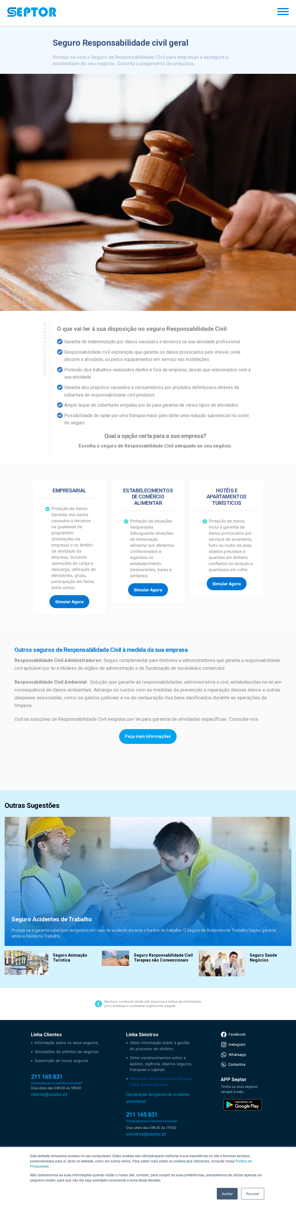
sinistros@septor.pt (146, 1134)
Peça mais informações (148, 736)
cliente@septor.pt (49, 1094)
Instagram (237, 1044)
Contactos (236, 1064)
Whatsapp (237, 1054)
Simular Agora (69, 601)
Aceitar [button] (227, 1193)
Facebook (237, 1034)
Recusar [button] (252, 1193)
